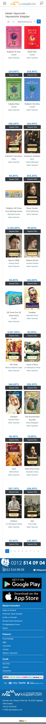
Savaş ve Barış (32, 365)
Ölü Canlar (14, 365)
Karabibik (32, 312)
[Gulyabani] (13, 402)
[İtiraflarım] (13, 506)
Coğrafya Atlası (14, 104)
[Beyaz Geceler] (32, 193)
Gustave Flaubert (32, 263)
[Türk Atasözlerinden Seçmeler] (32, 402)
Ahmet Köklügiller (32, 423)
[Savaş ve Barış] (32, 350)
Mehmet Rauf (14, 472)
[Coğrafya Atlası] (13, 89)
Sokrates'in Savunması (13, 156)
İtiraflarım (13, 521)
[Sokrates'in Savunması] (13, 141)
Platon (14, 159)
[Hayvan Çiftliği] (13, 246)
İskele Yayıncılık (13, 58)
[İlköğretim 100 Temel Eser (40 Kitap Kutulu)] (13, 193)
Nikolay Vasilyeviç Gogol (13, 367)
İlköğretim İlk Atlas (14, 52)
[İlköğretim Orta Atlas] (32, 89)
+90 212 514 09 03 (9, 707)
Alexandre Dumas (14, 214)
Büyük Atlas (32, 52)
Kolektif (13, 55)
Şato (32, 521)
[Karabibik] (32, 298)
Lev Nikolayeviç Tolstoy (32, 367)
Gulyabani (14, 417)
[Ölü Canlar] (13, 350)
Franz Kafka (32, 524)
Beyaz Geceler (32, 208)
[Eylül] (13, 454)
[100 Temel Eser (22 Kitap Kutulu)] (13, 298)
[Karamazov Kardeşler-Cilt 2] (32, 141)
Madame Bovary (32, 260)
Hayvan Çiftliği (13, 260)
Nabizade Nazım (32, 315)
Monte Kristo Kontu (32, 469)
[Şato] (32, 506)
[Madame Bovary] (32, 246)
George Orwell (14, 263)
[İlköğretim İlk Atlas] (13, 37)
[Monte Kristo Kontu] (32, 454)
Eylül (14, 469)
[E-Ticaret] (23, 721)
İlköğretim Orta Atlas (32, 104)
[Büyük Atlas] (32, 37)
